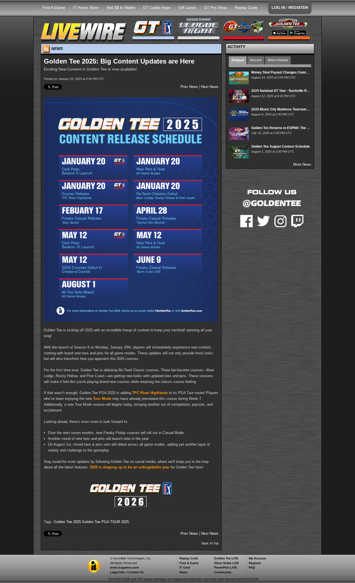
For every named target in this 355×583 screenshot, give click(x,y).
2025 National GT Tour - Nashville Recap (283, 91)
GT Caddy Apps (157, 7)
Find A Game (53, 7)
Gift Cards (187, 7)
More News (302, 164)
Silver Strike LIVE (226, 563)
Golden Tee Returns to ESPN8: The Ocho (283, 128)
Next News (210, 87)
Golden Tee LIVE (226, 558)
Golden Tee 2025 (67, 522)
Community (222, 572)
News (183, 572)
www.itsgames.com (124, 567)
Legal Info (117, 572)
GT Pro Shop (215, 7)
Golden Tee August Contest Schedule (280, 146)
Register (255, 563)
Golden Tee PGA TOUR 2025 (105, 522)
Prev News (189, 87)
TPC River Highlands (150, 393)
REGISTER (298, 7)
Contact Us (135, 572)
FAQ (252, 567)
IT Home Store (86, 7)
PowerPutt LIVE (225, 567)
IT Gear (184, 567)
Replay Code (246, 7)
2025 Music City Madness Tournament (281, 109)
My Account (257, 558)
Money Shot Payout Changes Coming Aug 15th (288, 72)
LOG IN (278, 7)
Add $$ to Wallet (120, 7)
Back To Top (210, 543)
